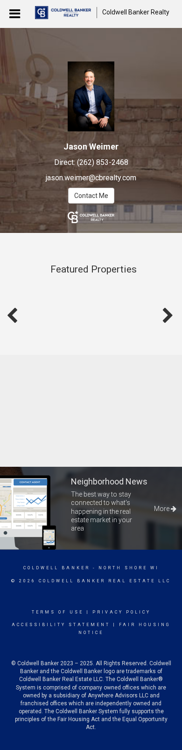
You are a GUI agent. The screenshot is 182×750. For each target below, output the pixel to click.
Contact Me (91, 195)
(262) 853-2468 (102, 162)
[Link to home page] (63, 12)
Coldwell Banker (56, 568)
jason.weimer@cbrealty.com (91, 177)
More (162, 508)
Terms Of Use (58, 612)
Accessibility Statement (61, 624)
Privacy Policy (121, 612)
